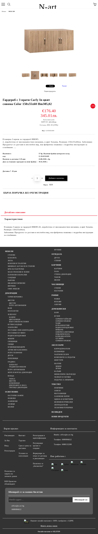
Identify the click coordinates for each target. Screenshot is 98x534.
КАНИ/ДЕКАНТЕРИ (63, 336)
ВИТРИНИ (12, 286)
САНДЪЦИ (12, 277)
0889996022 (67, 440)
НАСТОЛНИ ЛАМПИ (15, 395)
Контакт (22, 435)
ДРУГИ (10, 355)
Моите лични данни (49, 526)
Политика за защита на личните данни (10, 473)
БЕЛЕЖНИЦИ (59, 351)
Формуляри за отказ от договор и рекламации (40, 455)
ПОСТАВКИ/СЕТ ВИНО (16, 333)
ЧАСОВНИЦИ (58, 284)
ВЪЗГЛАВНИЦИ (60, 393)
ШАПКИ (11, 407)
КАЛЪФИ (57, 371)
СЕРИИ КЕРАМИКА (15, 297)
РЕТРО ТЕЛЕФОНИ (15, 353)
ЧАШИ (58, 323)
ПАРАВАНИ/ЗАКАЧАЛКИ (17, 275)
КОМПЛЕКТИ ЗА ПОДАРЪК (64, 357)
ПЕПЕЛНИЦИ (13, 358)
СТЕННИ (57, 261)
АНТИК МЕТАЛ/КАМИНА (17, 350)
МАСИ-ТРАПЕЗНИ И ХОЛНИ (18, 272)
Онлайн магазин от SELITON (49, 531)
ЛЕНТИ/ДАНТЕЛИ (61, 405)
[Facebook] (54, 450)
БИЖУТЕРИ (58, 360)
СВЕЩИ (11, 344)
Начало (4, 11)
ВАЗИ (10, 308)
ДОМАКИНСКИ (59, 309)
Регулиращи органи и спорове (38, 445)
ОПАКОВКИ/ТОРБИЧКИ (63, 408)
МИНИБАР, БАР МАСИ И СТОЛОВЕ (21, 266)
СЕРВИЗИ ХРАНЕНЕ (63, 321)
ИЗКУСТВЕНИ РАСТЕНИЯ (19, 322)
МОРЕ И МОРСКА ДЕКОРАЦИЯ (20, 372)
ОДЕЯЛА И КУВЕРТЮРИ (63, 399)
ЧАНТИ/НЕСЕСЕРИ (61, 354)
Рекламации (9, 435)
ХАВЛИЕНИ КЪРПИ (61, 396)
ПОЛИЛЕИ (12, 398)
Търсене (22, 441)
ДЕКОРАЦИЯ (11, 293)
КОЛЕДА (11, 376)
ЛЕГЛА (10, 261)
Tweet (64, 86)
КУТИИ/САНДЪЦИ (15, 324)
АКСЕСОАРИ (58, 345)
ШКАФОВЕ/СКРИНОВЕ (16, 283)
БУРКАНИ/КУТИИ (63, 325)
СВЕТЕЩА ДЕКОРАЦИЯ (18, 387)
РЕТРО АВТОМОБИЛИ (17, 305)
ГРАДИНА (11, 362)
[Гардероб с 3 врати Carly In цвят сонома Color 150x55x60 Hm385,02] (49, 67)
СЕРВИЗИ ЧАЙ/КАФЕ (64, 319)
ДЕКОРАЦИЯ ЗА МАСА (18, 385)
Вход (6, 446)
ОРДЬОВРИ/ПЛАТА (63, 334)
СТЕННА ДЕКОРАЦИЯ (62, 274)
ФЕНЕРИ (11, 339)
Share (51, 86)
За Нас (7, 441)
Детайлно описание (15, 212)
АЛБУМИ (57, 304)
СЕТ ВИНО (60, 338)
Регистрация (9, 451)
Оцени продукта (50, 91)
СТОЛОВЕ (11, 255)
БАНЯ (56, 312)
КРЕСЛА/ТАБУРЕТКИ (16, 269)
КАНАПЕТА (12, 258)
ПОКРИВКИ (58, 388)
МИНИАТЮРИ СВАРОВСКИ (65, 374)
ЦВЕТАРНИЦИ (14, 319)
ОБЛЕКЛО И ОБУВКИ (62, 377)
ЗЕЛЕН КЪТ (12, 314)
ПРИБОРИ (59, 330)
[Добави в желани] (92, 170)
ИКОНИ (57, 280)
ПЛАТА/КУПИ (13, 311)
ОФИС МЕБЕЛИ (14, 289)
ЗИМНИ (58, 366)
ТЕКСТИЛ (56, 384)
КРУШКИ (57, 250)
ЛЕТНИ (58, 368)
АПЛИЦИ (11, 404)
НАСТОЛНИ (58, 291)
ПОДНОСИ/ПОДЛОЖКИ (17, 336)
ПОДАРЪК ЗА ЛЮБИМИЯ (64, 380)
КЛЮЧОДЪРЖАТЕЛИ (62, 349)
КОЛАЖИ (57, 302)
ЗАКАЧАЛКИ (13, 327)
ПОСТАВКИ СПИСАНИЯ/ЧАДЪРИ (21, 330)
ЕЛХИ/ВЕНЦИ (14, 383)
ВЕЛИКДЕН (57, 412)
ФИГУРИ (11, 300)
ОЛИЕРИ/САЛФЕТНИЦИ (65, 332)
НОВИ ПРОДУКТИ (60, 417)
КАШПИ (12, 317)
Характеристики (13, 219)
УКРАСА (12, 379)
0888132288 (67, 444)
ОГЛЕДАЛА (57, 254)
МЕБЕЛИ (12, 11)
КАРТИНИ (56, 265)
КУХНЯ (57, 316)
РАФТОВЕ (11, 280)
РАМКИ (55, 295)
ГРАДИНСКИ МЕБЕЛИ (17, 367)
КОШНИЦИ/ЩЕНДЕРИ (16, 347)
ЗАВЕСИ (57, 391)
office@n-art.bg (66, 435)
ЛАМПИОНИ (13, 401)
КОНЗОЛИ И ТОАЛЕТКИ (17, 263)
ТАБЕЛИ (57, 277)
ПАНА (56, 271)
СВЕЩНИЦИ (12, 341)
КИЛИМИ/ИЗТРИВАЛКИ (63, 402)
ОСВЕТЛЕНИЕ (11, 392)
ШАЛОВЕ (57, 363)
